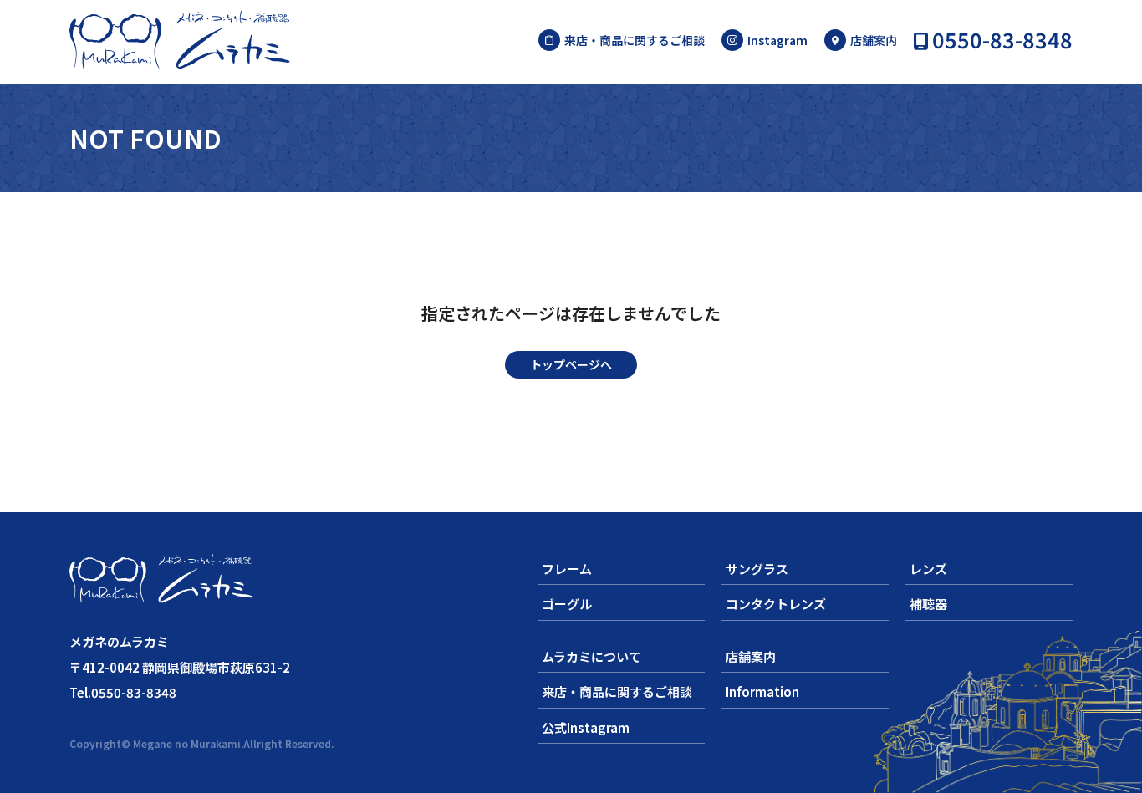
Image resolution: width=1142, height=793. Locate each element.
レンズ (928, 568)
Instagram (777, 40)
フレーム (567, 568)
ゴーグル (567, 604)
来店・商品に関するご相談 (634, 40)
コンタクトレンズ (776, 604)
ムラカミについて (591, 656)
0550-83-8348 (1002, 41)
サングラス (757, 568)
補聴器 (928, 604)
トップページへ (571, 364)
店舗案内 (873, 40)
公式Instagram (586, 727)
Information (762, 691)
